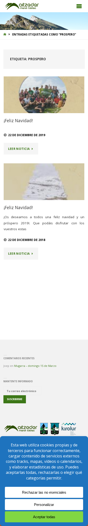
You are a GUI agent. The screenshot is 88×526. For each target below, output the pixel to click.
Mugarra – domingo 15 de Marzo (35, 366)
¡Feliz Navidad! (18, 120)
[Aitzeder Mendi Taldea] (22, 6)
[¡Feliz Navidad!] (44, 94)
